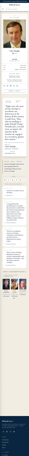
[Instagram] (10, 431)
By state (4, 445)
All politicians (5, 442)
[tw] (10, 85)
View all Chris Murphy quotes (14, 271)
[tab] (13, 298)
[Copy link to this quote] (8, 180)
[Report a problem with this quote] (24, 180)
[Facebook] (3, 431)
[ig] (7, 85)
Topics (3, 447)
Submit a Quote (14, 91)
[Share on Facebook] (16, 180)
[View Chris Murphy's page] (14, 33)
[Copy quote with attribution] (4, 180)
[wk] (14, 85)
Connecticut (23, 67)
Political (7, 421)
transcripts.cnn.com (10, 153)
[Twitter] (6, 431)
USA (15, 53)
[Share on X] (12, 180)
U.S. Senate (5, 455)
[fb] (4, 85)
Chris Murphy (10, 146)
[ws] (17, 85)
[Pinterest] (14, 431)
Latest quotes (5, 439)
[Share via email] (20, 180)
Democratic (23, 65)
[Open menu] (3, 9)
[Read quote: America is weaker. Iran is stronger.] (14, 192)
